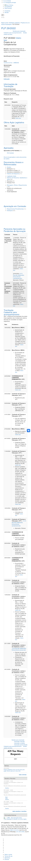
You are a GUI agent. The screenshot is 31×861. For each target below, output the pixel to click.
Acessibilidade (8, 7)
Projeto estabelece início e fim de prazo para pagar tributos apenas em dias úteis (14, 770)
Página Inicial (4, 22)
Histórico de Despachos (13, 173)
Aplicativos (7, 858)
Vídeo (6, 798)
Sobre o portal (8, 854)
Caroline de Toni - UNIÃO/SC (11, 62)
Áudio (6, 797)
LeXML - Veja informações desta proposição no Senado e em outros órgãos (16, 818)
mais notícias (22, 774)
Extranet (7, 859)
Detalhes (7, 788)
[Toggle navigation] (2, 17)
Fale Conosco (8, 8)
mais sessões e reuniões (19, 811)
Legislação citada (11, 176)
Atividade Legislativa (14, 22)
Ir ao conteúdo (7, 1)
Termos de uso (8, 856)
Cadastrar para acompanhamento (13, 33)
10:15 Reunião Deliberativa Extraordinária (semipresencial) (18, 276)
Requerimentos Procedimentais (15, 209)
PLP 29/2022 (8, 28)
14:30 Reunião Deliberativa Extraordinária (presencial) (19, 649)
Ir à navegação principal (9, 2)
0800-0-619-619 (14, 830)
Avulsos (9, 167)
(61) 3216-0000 (20, 831)
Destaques (10, 210)
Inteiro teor (18, 118)
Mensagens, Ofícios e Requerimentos (17, 185)
